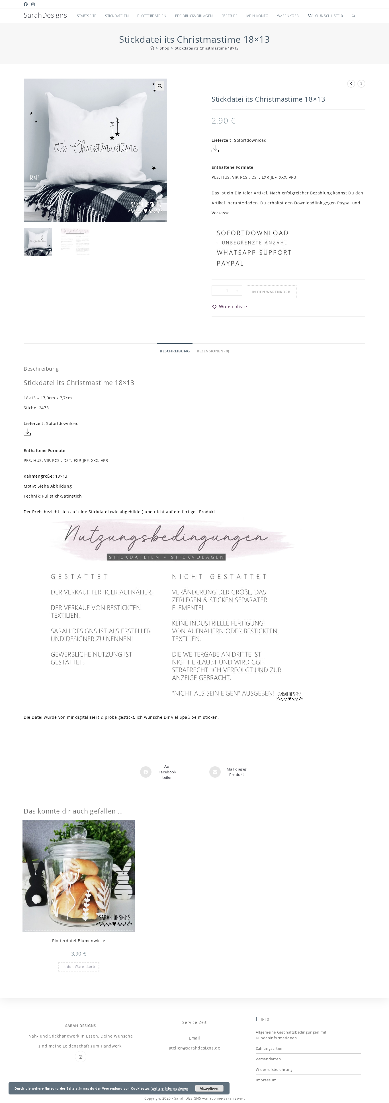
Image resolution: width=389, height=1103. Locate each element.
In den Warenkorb (271, 291)
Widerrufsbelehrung (274, 1069)
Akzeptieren (209, 1088)
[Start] (152, 48)
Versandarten (268, 1058)
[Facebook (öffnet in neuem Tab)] (27, 4)
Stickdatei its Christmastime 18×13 (206, 48)
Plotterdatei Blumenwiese (78, 940)
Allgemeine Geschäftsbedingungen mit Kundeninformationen (291, 1035)
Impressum (266, 1080)
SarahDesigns (45, 15)
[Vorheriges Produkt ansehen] (351, 84)
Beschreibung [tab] (175, 351)
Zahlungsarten (269, 1048)
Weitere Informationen (170, 1088)
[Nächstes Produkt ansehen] (361, 84)
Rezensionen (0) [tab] (213, 351)
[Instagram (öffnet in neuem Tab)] (33, 4)
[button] (159, 86)
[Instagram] (80, 1056)
